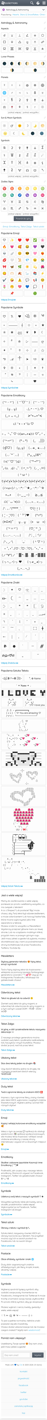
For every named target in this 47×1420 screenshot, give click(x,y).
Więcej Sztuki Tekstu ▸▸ (12, 886)
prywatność (23, 1378)
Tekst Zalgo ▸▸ (8, 1050)
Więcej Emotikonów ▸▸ (11, 574)
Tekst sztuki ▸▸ (8, 1245)
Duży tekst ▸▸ (7, 1110)
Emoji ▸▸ (5, 1149)
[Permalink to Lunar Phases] (45, 56)
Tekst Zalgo (26, 226)
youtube (24, 1399)
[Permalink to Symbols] (45, 140)
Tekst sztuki (38, 226)
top (23, 1413)
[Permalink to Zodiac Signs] (45, 181)
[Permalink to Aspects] (45, 28)
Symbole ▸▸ (6, 1214)
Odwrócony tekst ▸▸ (10, 1016)
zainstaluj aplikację (23, 1406)
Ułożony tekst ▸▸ (9, 1078)
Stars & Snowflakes (29, 14)
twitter (23, 1392)
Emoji (5, 226)
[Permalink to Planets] (45, 77)
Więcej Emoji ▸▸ (8, 299)
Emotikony (14, 226)
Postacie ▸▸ (6, 1274)
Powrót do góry (23, 218)
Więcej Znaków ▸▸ (9, 663)
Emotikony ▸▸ (7, 1183)
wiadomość (34, 1330)
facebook (23, 1385)
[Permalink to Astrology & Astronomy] (45, 23)
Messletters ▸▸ (8, 984)
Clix (21, 1365)
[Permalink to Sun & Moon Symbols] (45, 118)
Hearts (16, 14)
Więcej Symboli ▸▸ (9, 387)
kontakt (23, 1371)
